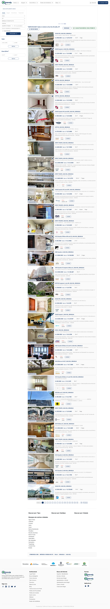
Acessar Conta (104, 2)
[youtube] (12, 586)
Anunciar (94, 2)
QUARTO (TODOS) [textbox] (6, 25)
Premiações (32, 599)
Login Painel (32, 574)
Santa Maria (31, 538)
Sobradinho (31, 542)
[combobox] (13, 16)
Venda (15, 2)
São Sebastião (32, 540)
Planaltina (31, 531)
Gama (30, 525)
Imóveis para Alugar (62, 578)
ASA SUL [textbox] (4, 23)
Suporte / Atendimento (62, 574)
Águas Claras (32, 519)
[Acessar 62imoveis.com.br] (88, 579)
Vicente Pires (32, 546)
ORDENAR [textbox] (66, 28)
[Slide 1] (59, 24)
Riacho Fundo (32, 534)
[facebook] (3, 586)
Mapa (57, 2)
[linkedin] (6, 586)
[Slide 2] (62, 24)
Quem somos (32, 595)
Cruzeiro (31, 523)
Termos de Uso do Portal (35, 588)
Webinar (31, 597)
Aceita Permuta (7, 30)
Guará (30, 527)
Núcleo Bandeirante (33, 529)
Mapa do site (32, 584)
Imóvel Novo (33, 2)
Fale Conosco (32, 580)
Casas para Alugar (61, 586)
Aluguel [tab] (8, 12)
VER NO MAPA (34, 29)
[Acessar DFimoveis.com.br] (88, 575)
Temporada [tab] (21, 12)
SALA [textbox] (3, 16)
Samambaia (31, 536)
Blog (30, 586)
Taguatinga (31, 544)
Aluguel (23, 2)
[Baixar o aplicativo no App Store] (85, 586)
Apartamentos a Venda (62, 580)
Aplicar (13, 46)
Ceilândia (31, 521)
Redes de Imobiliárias (45, 2)
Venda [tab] (3, 12)
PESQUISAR (12, 33)
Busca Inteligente (33, 576)
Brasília (30, 547)
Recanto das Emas (33, 532)
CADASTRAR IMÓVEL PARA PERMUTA (85, 28)
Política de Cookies (34, 592)
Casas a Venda (60, 584)
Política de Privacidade (35, 590)
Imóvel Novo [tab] (14, 12)
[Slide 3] (65, 24)
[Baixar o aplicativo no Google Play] (88, 586)
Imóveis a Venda (61, 576)
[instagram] (9, 586)
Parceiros (31, 582)
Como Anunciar (33, 578)
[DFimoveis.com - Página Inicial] (7, 3)
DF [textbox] (2, 18)
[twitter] (15, 586)
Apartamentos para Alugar (63, 582)
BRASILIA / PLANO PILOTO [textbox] (8, 20)
